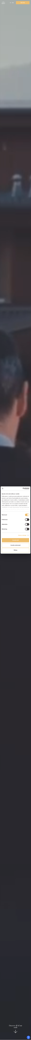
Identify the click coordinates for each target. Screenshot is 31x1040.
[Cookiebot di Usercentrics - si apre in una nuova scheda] (22, 489)
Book (23, 3)
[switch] (27, 519)
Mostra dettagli (22, 535)
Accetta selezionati (15, 545)
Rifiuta (15, 550)
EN (13, 2)
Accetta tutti (15, 540)
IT (10, 2)
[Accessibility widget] (28, 1037)
